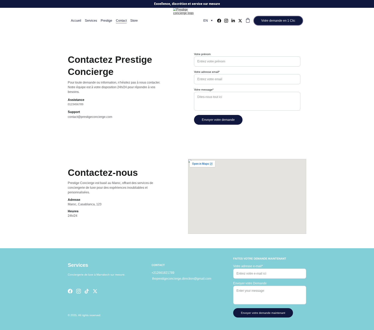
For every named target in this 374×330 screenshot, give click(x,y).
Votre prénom (202, 54)
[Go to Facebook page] (220, 21)
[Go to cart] (247, 21)
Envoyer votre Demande (250, 283)
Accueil (76, 20)
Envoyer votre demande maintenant (263, 312)
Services (91, 20)
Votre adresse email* (207, 71)
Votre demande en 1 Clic (278, 20)
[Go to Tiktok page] (86, 291)
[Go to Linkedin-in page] (234, 21)
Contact (121, 20)
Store (134, 20)
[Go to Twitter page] (240, 21)
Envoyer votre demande (218, 119)
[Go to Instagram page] (227, 21)
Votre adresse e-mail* (248, 266)
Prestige (106, 20)
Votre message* (203, 89)
